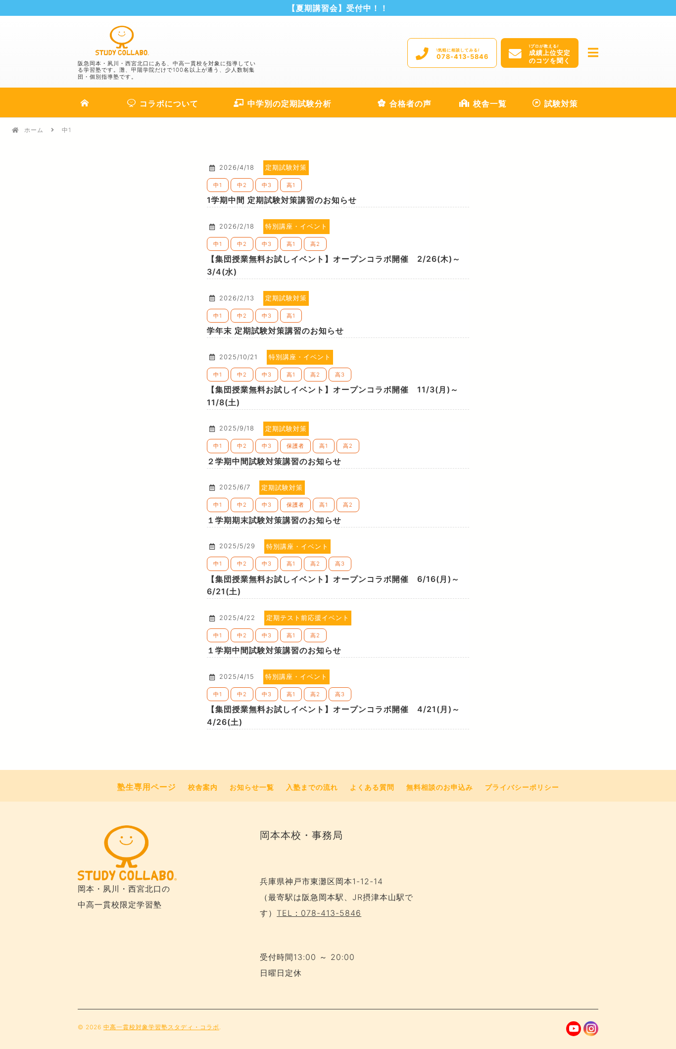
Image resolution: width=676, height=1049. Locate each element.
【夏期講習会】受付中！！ (338, 8)
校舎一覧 (490, 103)
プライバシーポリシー (522, 787)
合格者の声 (410, 103)
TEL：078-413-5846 (319, 913)
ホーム (34, 130)
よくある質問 (372, 787)
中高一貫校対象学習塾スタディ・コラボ (161, 1027)
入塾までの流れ (312, 787)
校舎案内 (203, 787)
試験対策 (561, 103)
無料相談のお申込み (439, 787)
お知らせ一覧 (252, 787)
